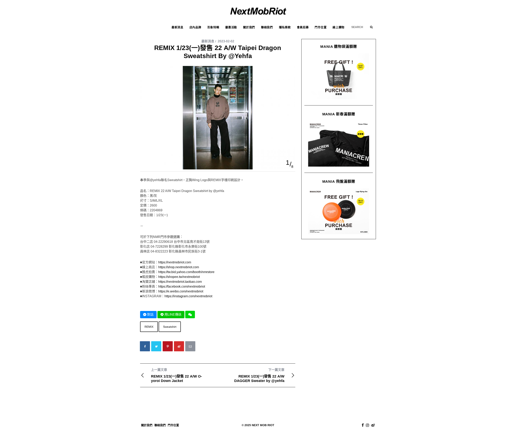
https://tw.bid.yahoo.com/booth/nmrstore (186, 272)
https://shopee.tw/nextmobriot (179, 277)
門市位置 (173, 425)
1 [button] (287, 162)
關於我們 (146, 425)
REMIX (149, 326)
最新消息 (207, 41)
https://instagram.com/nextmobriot (188, 296)
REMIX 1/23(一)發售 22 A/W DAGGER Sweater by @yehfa (259, 375)
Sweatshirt (169, 326)
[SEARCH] (358, 27)
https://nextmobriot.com (174, 262)
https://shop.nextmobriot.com (178, 267)
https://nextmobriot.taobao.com (180, 281)
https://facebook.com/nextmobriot (181, 286)
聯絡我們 (160, 425)
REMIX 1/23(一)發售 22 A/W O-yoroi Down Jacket (176, 375)
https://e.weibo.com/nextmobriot (180, 291)
